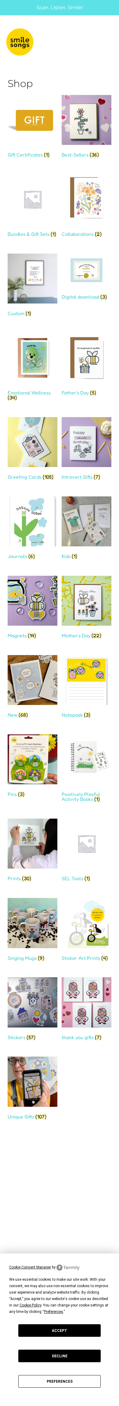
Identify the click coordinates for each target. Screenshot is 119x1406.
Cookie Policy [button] (30, 1305)
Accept (59, 1331)
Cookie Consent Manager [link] (30, 1267)
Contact (14, 1199)
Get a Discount (22, 1214)
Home (11, 1165)
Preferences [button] (53, 1312)
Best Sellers (19, 1226)
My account (19, 1241)
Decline (59, 1356)
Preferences (60, 1381)
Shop (10, 1176)
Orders (13, 1253)
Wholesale (18, 1187)
